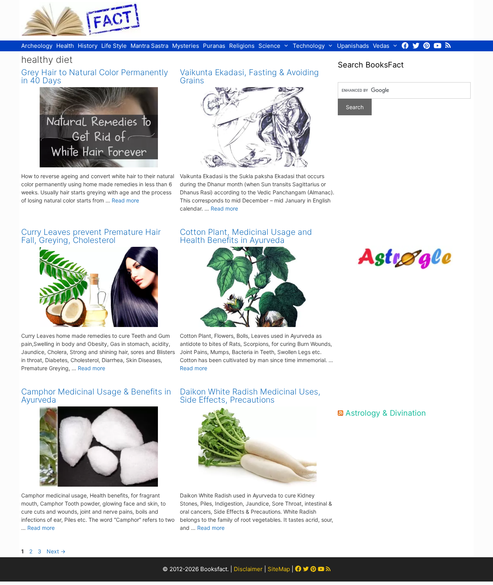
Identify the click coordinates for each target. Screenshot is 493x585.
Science (269, 45)
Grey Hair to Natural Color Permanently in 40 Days (94, 76)
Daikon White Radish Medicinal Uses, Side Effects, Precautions (250, 396)
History (87, 45)
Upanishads (353, 45)
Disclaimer (248, 569)
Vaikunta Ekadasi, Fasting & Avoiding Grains (249, 76)
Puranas (214, 45)
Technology (309, 45)
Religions (242, 45)
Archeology (36, 45)
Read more (125, 200)
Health (65, 45)
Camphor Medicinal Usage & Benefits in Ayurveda (96, 396)
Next (56, 551)
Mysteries (185, 45)
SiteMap (279, 569)
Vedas (381, 45)
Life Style (114, 45)
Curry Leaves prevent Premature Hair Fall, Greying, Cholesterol (91, 236)
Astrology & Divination (385, 413)
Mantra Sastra (149, 45)
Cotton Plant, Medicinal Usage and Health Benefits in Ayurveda (246, 236)
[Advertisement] (331, 19)
